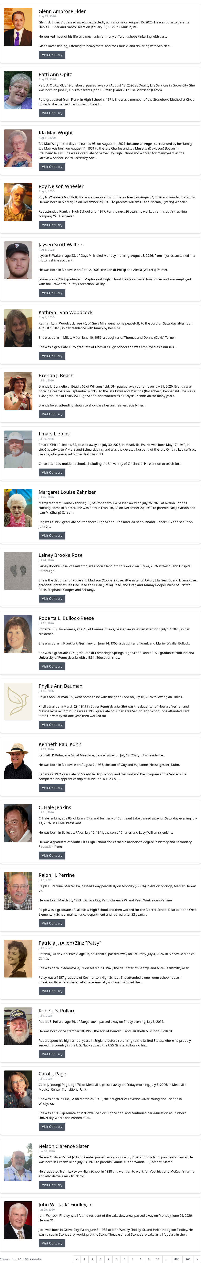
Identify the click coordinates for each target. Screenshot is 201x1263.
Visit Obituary (52, 55)
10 (157, 1259)
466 (188, 1259)
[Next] (197, 1259)
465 (177, 1259)
